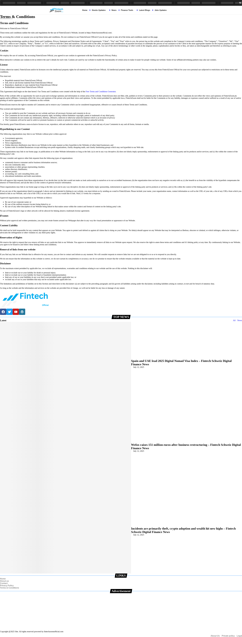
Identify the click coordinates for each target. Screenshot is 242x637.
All (234, 320)
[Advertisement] (75, 610)
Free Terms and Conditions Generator (101, 91)
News (239, 320)
